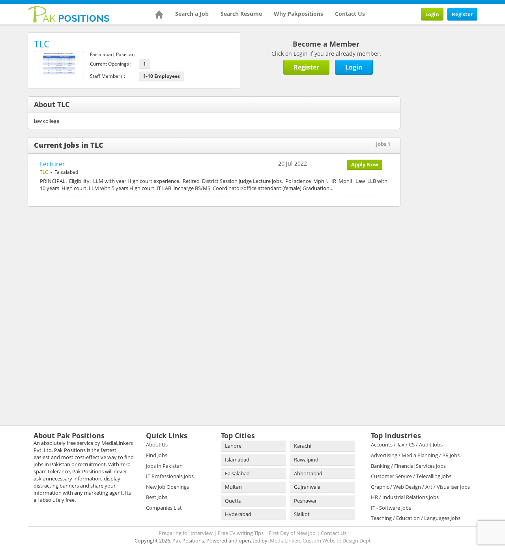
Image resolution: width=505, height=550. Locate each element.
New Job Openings (167, 486)
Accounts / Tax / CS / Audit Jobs (407, 444)
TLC (44, 172)
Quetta (233, 500)
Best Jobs (156, 497)
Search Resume (241, 13)
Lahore (233, 445)
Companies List (164, 507)
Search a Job (192, 13)
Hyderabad (238, 514)
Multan (233, 486)
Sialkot (302, 514)
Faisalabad (237, 473)
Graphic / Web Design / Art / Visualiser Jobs (420, 486)
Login (432, 14)
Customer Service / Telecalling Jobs (411, 476)
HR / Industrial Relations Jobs (405, 497)
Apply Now (364, 164)
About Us (157, 444)
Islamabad (237, 459)
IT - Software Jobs (391, 507)
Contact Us (350, 13)
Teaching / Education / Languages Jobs (415, 518)
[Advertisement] (458, 150)
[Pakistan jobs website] (69, 14)
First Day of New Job (292, 533)
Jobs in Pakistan (164, 465)
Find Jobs (156, 455)
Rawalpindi (307, 459)
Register (462, 14)
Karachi (302, 445)
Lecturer (52, 164)
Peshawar (305, 500)
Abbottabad (308, 473)
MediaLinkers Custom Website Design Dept (320, 540)
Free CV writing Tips (241, 533)
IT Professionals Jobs (170, 476)
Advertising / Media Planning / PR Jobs (415, 455)
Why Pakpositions (298, 13)
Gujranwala (307, 486)
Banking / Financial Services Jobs (408, 465)
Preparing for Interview (186, 533)
